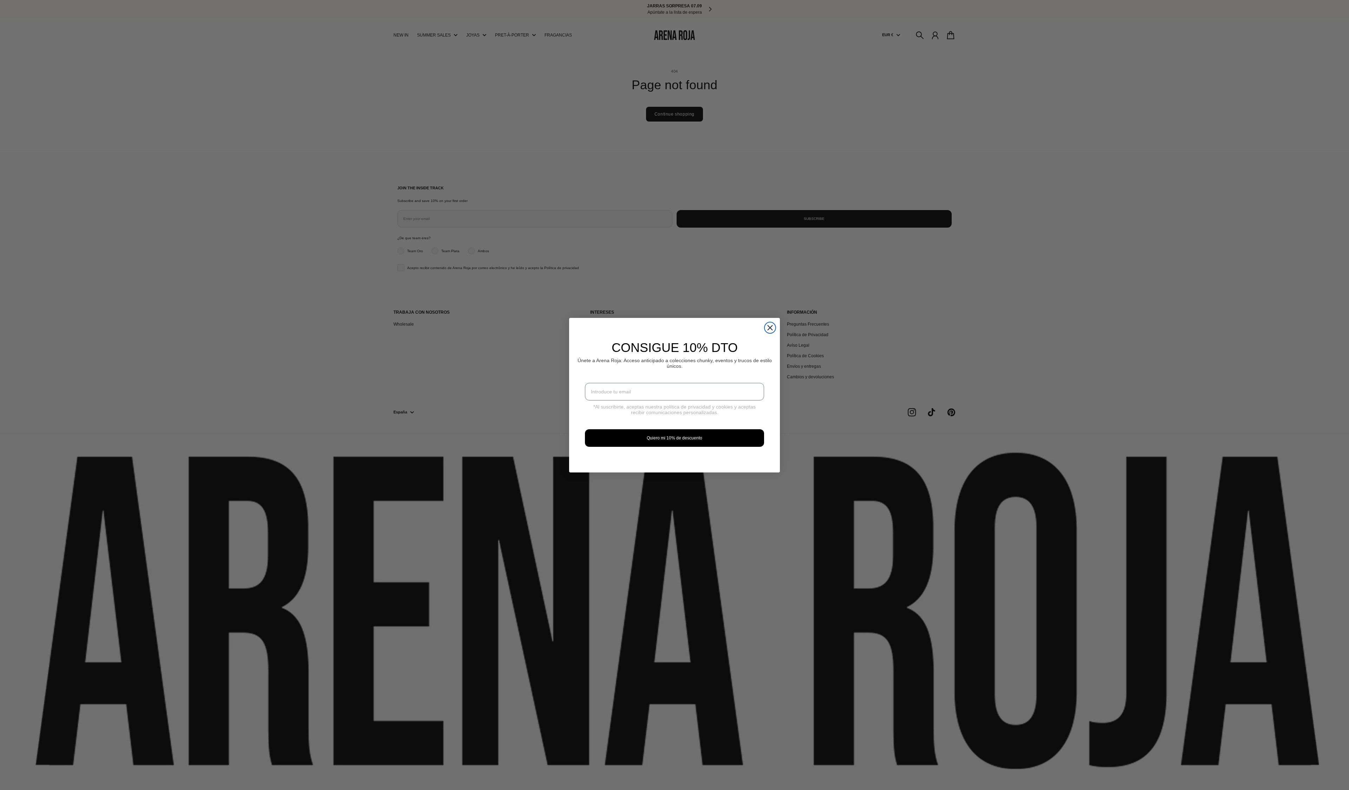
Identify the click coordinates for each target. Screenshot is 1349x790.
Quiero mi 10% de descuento (674, 438)
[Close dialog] (770, 327)
